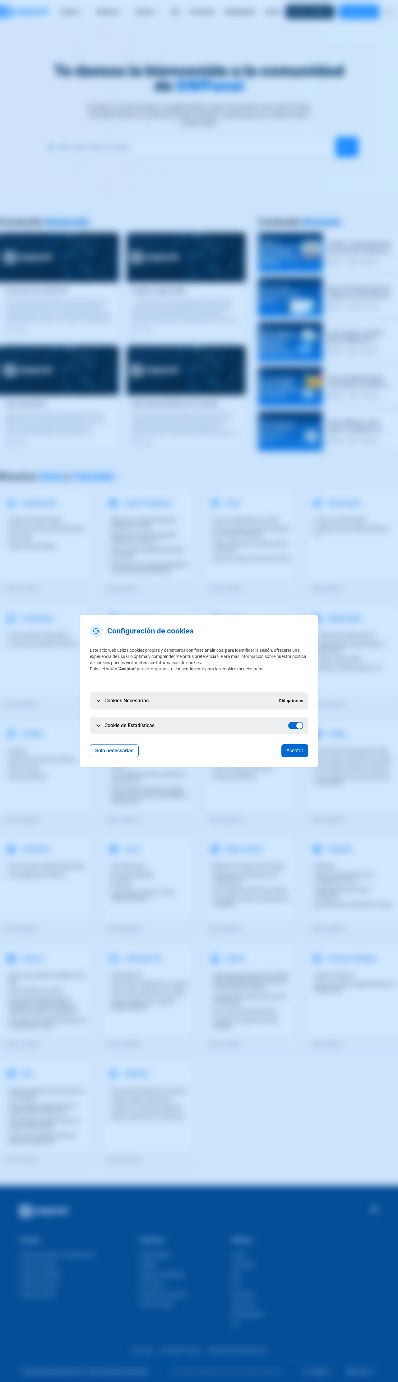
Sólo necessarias (114, 751)
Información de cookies (178, 662)
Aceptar (294, 751)
